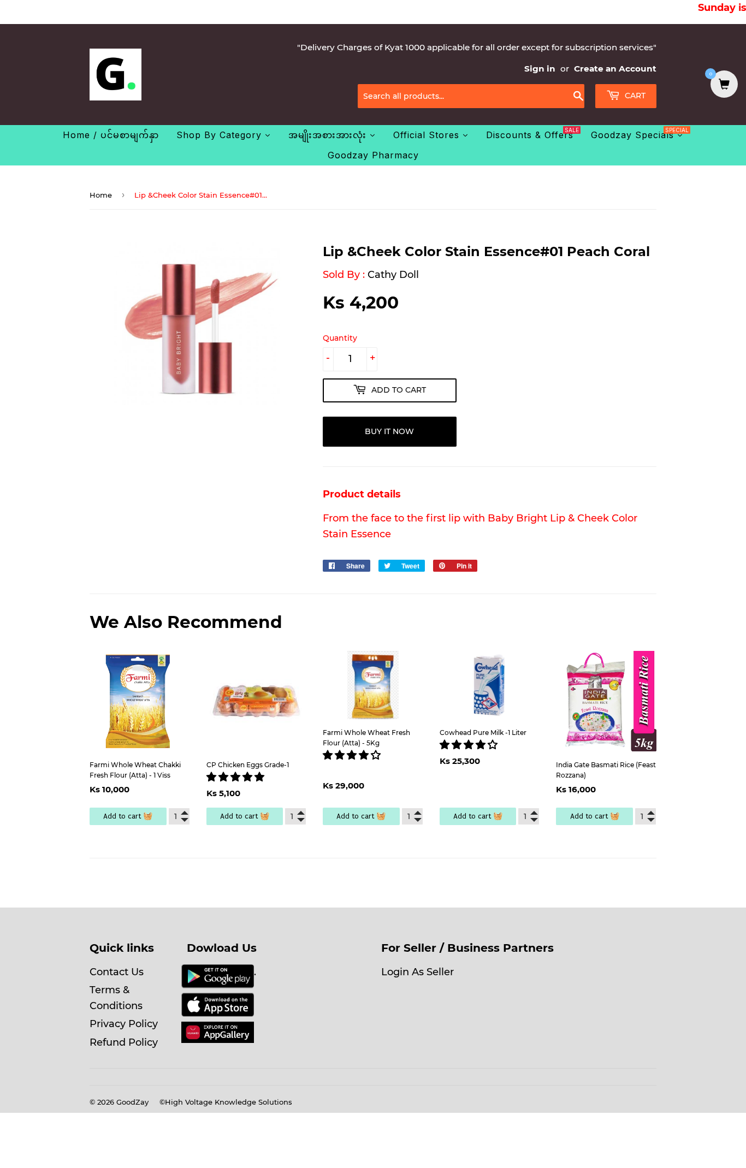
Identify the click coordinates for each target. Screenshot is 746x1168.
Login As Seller (417, 972)
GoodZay (132, 1102)
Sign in (539, 68)
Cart (634, 95)
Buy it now (389, 431)
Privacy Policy (124, 1024)
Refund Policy (124, 1042)
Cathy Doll (393, 275)
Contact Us (117, 972)
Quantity (340, 338)
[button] (236, 777)
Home (101, 195)
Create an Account (615, 68)
